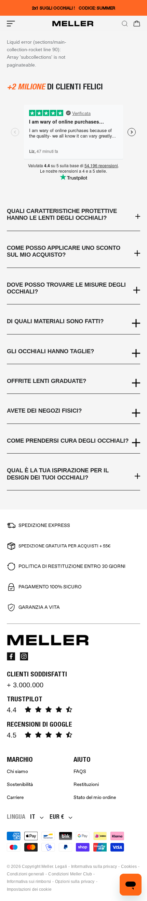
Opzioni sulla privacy (75, 881)
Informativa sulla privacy (94, 866)
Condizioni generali (25, 874)
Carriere (15, 797)
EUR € (57, 816)
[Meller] (72, 23)
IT (32, 816)
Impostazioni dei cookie (29, 889)
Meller (47, 866)
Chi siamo (17, 771)
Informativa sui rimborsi (29, 881)
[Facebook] (11, 656)
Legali (61, 866)
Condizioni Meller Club (70, 874)
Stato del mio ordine (95, 797)
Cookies (129, 866)
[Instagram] (24, 656)
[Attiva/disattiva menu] (11, 23)
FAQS (80, 771)
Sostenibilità (20, 784)
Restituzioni (86, 784)
